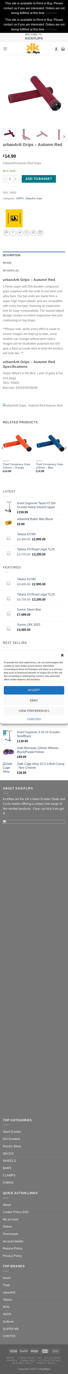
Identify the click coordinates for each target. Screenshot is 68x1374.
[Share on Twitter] (20, 233)
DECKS (8, 1153)
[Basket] (63, 49)
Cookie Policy (34, 719)
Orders (7, 1226)
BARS (7, 1168)
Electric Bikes (12, 1146)
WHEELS (9, 1160)
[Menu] (5, 48)
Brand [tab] (7, 262)
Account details (13, 1241)
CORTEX (9, 1336)
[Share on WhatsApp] (6, 233)
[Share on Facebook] (13, 233)
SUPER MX (11, 1329)
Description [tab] (11, 255)
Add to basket (39, 178)
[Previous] (8, 94)
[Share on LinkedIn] (40, 233)
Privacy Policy (12, 1255)
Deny (34, 700)
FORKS (8, 1182)
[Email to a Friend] (27, 233)
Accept (34, 690)
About (7, 1204)
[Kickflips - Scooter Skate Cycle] (33, 48)
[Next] (59, 94)
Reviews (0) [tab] (11, 270)
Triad (6, 1285)
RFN (6, 1307)
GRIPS (20, 198)
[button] (62, 655)
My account (10, 1219)
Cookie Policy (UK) (16, 1212)
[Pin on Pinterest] (33, 233)
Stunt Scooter (12, 1131)
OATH (7, 1314)
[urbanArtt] (14, 218)
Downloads (10, 1234)
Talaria (7, 1299)
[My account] (56, 49)
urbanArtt (9, 1292)
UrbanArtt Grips (33, 198)
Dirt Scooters (11, 1138)
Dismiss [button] (51, 13)
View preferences (34, 710)
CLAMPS (9, 1175)
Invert (6, 1278)
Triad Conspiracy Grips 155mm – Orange (16, 466)
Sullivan (8, 1321)
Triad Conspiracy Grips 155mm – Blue (49, 466)
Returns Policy (12, 1248)
